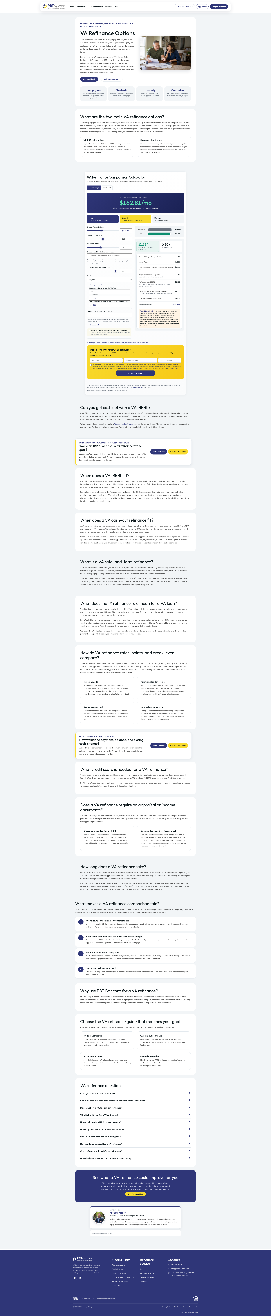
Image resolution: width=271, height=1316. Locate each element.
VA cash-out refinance (151, 140)
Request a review (135, 373)
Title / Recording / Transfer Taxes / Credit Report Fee (108, 301)
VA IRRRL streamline (94, 140)
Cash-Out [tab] (107, 188)
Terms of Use (193, 1307)
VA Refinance (96, 7)
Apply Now (202, 7)
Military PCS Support (120, 1281)
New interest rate (93, 243)
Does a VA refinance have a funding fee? (100, 1136)
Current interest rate (94, 235)
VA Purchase (81, 7)
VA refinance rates (93, 1056)
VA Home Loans (118, 1265)
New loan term (92, 276)
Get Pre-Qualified (135, 1194)
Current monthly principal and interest (100, 252)
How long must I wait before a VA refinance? (102, 1129)
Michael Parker (118, 1212)
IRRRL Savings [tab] (93, 188)
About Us (108, 7)
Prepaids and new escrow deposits (99, 311)
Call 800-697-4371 (111, 79)
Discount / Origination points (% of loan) (103, 288)
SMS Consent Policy (180, 1307)
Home (72, 7)
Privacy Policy (174, 368)
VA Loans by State (147, 1273)
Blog (116, 7)
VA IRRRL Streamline (120, 1273)
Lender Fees (93, 294)
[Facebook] (75, 1278)
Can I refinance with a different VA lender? (101, 1151)
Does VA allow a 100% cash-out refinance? (101, 1107)
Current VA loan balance (95, 227)
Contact (143, 1281)
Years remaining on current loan (98, 267)
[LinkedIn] (80, 1278)
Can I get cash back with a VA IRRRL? (98, 1093)
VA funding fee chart (93, 343)
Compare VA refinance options (111, 343)
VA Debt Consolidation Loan (123, 1277)
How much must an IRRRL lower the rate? (100, 1122)
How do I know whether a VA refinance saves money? (106, 1158)
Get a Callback (89, 79)
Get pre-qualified (219, 7)
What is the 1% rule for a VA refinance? (99, 1115)
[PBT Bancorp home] (54, 6)
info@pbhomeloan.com (180, 1269)
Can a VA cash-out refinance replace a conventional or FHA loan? (112, 1100)
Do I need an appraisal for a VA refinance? (101, 1143)
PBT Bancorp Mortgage (189, 1312)
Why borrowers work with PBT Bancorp (135, 343)
